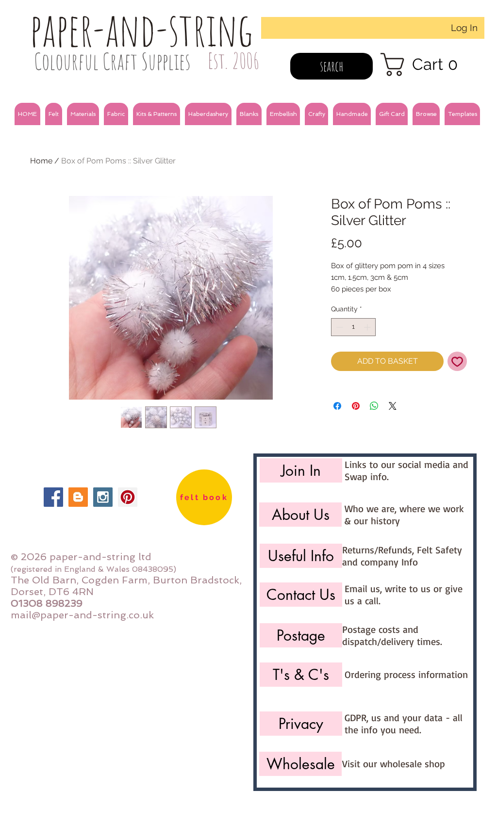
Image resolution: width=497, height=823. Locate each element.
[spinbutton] (353, 327)
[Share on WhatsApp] (374, 406)
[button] (53, 114)
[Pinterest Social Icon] (127, 497)
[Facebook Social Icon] (53, 497)
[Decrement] (338, 327)
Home (41, 160)
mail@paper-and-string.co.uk (82, 615)
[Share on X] (392, 406)
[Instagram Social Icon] (103, 497)
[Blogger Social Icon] (78, 497)
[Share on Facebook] (337, 406)
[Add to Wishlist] (457, 361)
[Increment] (368, 327)
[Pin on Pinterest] (356, 406)
